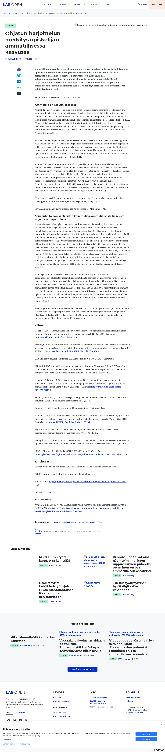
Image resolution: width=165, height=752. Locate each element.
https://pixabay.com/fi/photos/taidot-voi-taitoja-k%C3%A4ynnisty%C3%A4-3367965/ (78, 454)
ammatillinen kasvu (65, 522)
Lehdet (63, 4)
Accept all (146, 734)
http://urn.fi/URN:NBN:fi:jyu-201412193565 (68, 422)
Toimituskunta (133, 698)
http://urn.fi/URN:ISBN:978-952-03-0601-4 (77, 351)
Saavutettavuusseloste (101, 707)
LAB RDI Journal (61, 701)
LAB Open (7, 13)
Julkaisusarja (59, 713)
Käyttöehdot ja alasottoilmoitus (98, 702)
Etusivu (48, 4)
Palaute (129, 701)
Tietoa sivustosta (98, 698)
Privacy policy (24, 744)
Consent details (9, 744)
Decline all (146, 739)
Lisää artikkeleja (82, 669)
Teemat (78, 4)
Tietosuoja (131, 713)
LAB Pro (19, 13)
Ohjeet (93, 4)
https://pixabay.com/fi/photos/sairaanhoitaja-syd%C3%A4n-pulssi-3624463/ (87, 481)
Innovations (76, 655)
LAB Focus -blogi (61, 716)
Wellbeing (14, 59)
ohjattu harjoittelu (90, 522)
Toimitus (108, 4)
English (157, 4)
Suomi (9, 713)
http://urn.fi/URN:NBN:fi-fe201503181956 (56, 337)
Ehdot (140, 713)
